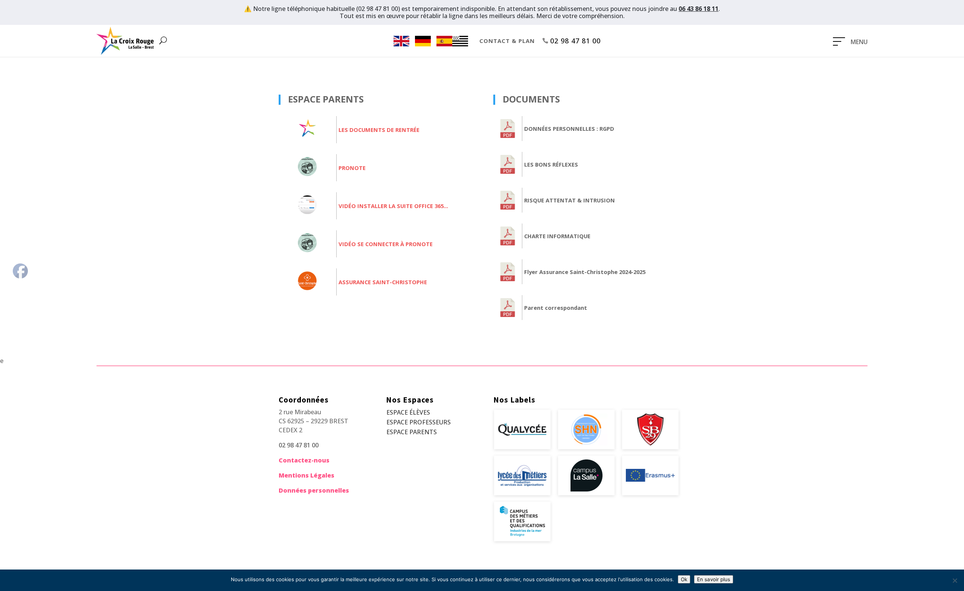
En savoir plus (713, 579)
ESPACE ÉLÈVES (408, 412)
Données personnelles (314, 490)
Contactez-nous (304, 460)
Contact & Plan (507, 40)
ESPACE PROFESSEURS (418, 422)
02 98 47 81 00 (575, 40)
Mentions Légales (306, 475)
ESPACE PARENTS (411, 432)
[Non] (954, 580)
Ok (684, 579)
